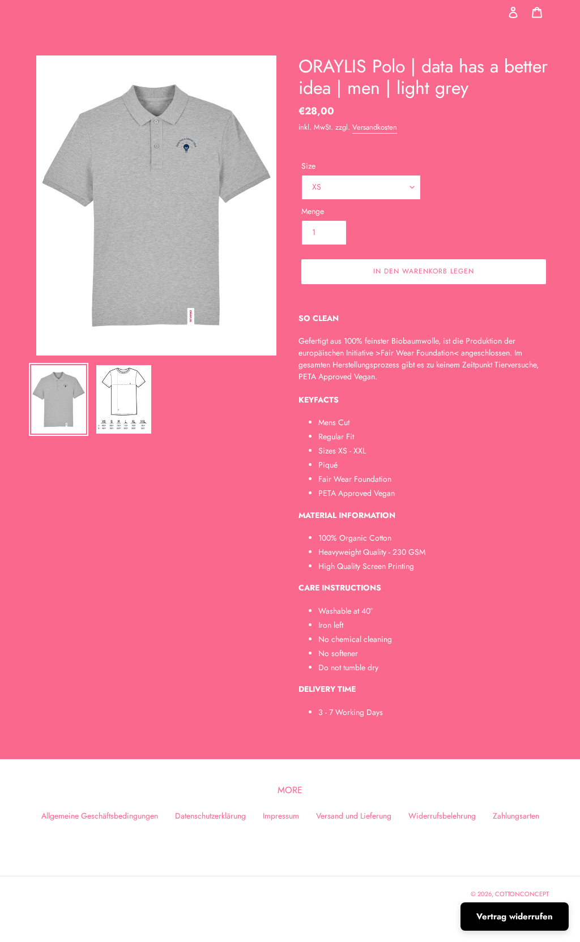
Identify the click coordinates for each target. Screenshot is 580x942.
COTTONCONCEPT (522, 893)
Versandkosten (374, 127)
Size (308, 166)
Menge (312, 211)
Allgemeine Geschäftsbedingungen (99, 815)
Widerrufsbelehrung (442, 815)
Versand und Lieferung (353, 815)
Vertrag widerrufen (514, 916)
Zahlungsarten (516, 815)
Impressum (281, 815)
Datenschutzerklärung (210, 815)
